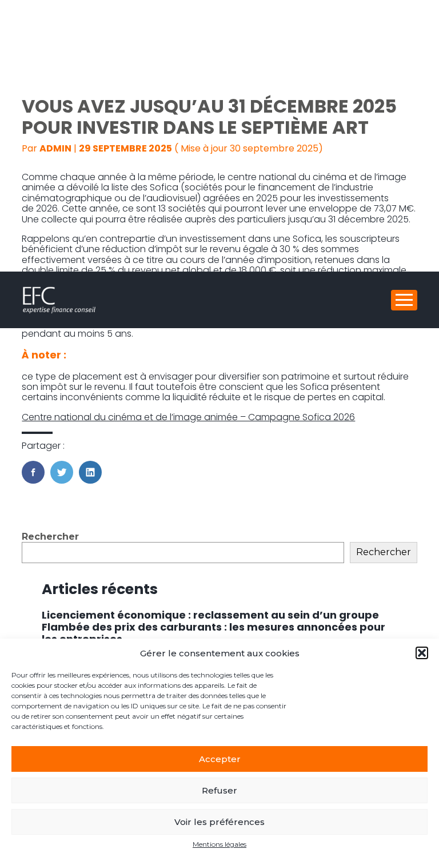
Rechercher (50, 536)
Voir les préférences (219, 821)
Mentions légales (219, 844)
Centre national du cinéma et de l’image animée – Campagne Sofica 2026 (188, 417)
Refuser (219, 790)
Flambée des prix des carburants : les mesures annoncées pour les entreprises (213, 633)
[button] (422, 653)
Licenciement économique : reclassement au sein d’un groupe (210, 615)
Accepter (220, 759)
